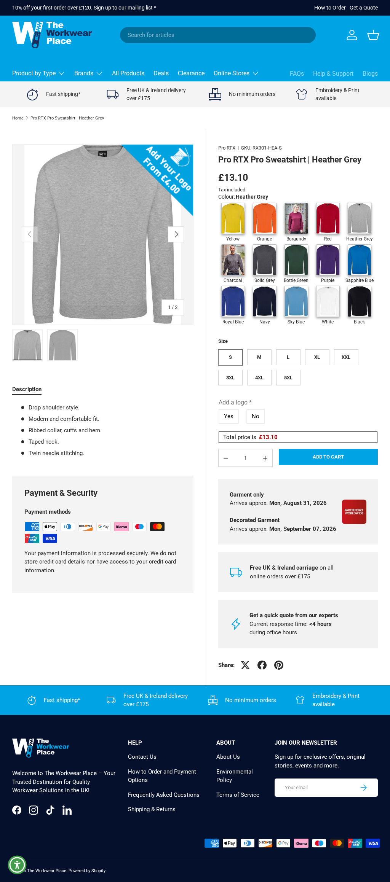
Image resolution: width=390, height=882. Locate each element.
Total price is (250, 437)
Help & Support (333, 73)
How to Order (330, 8)
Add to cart (328, 457)
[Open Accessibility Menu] (17, 864)
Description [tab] (27, 389)
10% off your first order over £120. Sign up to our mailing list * (84, 8)
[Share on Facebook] (262, 665)
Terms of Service (237, 794)
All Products (128, 73)
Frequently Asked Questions (164, 794)
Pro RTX (226, 148)
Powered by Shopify (87, 870)
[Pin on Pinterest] (278, 665)
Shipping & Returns (152, 809)
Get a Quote (364, 8)
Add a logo (235, 402)
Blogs (370, 73)
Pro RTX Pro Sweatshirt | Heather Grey (67, 118)
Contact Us (142, 756)
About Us (228, 756)
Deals (161, 73)
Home (18, 118)
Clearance (191, 73)
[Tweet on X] (245, 665)
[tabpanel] (102, 430)
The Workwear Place (46, 870)
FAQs (297, 73)
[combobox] (218, 35)
